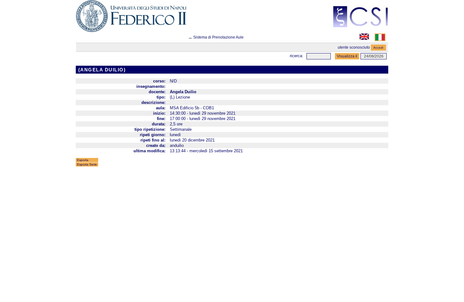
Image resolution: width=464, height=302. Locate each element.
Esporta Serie (87, 164)
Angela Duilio (183, 91)
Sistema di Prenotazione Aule (218, 37)
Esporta (82, 160)
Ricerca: (296, 55)
